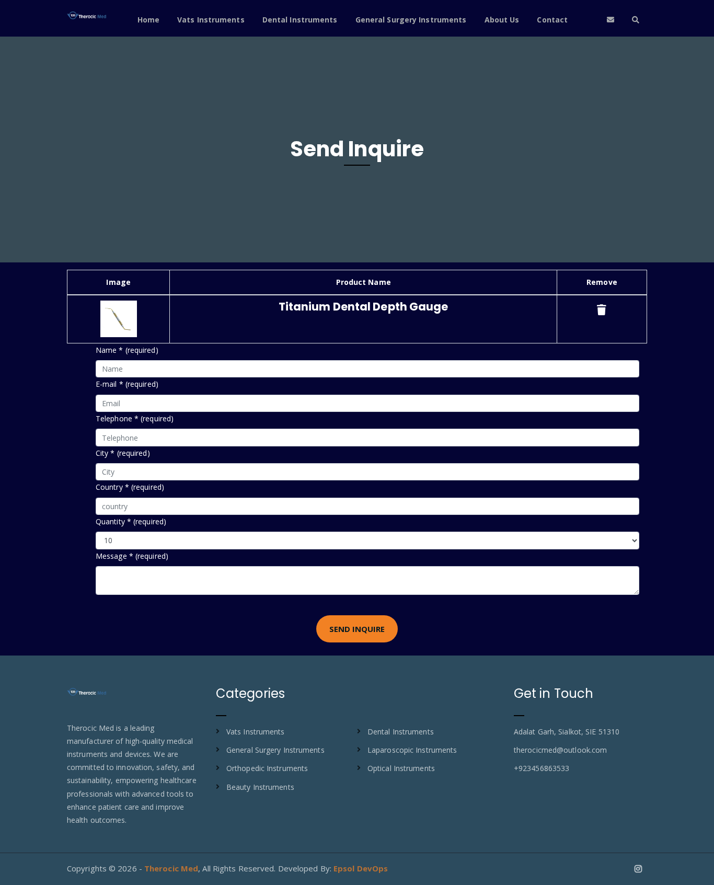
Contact (552, 20)
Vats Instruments (211, 20)
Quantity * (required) (131, 521)
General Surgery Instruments (411, 20)
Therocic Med (171, 868)
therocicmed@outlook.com (560, 750)
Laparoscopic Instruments (412, 750)
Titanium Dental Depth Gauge (363, 306)
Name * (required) (127, 350)
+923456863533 (541, 768)
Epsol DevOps (360, 868)
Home (148, 20)
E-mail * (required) (127, 384)
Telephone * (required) (135, 418)
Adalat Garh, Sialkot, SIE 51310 (566, 732)
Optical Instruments (401, 768)
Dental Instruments (300, 20)
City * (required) (123, 453)
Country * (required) (130, 487)
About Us (502, 20)
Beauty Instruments (260, 787)
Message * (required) (132, 556)
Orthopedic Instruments (267, 768)
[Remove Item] (601, 310)
